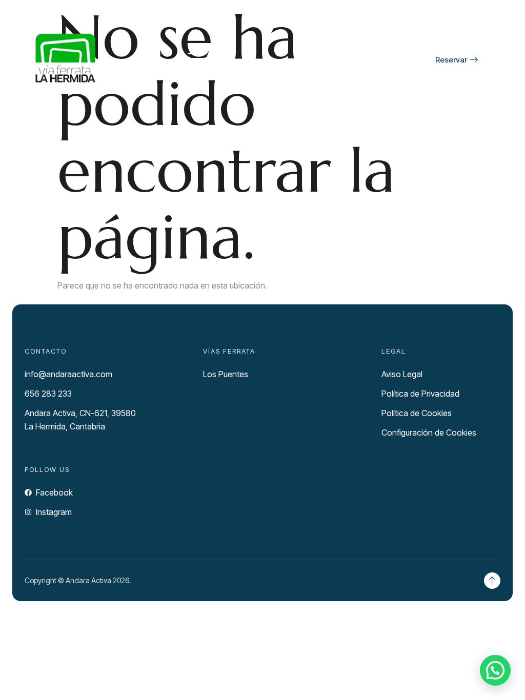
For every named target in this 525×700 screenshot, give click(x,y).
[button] (495, 670)
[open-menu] (196, 59)
